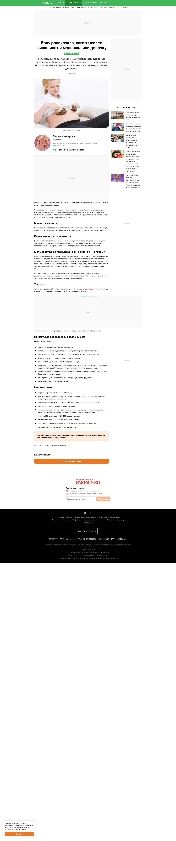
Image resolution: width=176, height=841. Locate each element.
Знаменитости (68, 7)
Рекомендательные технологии (93, 520)
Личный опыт (81, 7)
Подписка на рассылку (75, 488)
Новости (59, 3)
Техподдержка (88, 523)
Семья (85, 3)
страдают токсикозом (96, 289)
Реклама (69, 517)
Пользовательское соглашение (85, 517)
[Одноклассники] (91, 513)
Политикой (73, 493)
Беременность (73, 3)
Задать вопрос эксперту (115, 520)
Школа (93, 3)
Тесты (90, 7)
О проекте (60, 517)
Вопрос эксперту (100, 7)
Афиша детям (114, 7)
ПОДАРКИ (124, 7)
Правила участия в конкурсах (109, 517)
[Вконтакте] (85, 513)
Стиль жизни (55, 7)
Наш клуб (103, 3)
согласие (74, 491)
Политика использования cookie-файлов (66, 520)
